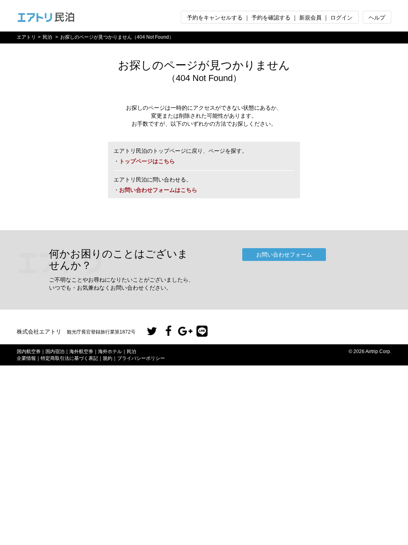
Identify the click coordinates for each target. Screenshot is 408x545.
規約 (107, 358)
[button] (151, 332)
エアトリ (26, 37)
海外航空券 (81, 351)
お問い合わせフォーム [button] (284, 254)
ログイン (341, 17)
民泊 (47, 37)
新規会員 (310, 17)
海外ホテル (110, 351)
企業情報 (26, 358)
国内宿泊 (55, 351)
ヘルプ (377, 17)
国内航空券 (29, 351)
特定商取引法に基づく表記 (69, 358)
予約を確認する (270, 17)
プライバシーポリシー (141, 358)
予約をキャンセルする (215, 17)
